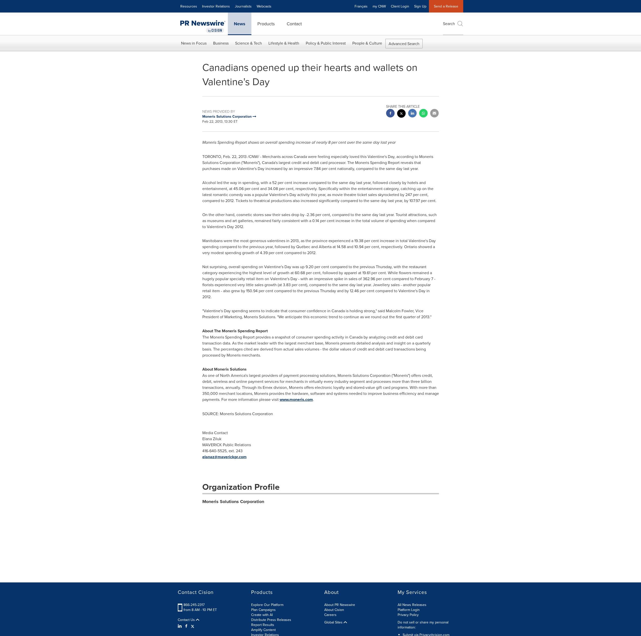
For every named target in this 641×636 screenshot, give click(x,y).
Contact (294, 24)
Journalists (243, 6)
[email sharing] (434, 114)
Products (266, 24)
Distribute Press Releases (271, 619)
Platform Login (409, 609)
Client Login (400, 6)
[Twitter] (193, 625)
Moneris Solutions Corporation (233, 501)
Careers (330, 614)
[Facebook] (186, 625)
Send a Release (446, 6)
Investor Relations (216, 6)
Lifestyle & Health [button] (283, 43)
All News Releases (412, 604)
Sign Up (420, 6)
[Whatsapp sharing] (423, 114)
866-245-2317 (194, 604)
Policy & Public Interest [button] (326, 43)
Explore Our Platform (267, 604)
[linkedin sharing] (412, 114)
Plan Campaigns (263, 609)
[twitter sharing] (401, 114)
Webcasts (264, 6)
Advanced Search (404, 43)
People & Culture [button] (367, 43)
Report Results (262, 624)
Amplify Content (263, 629)
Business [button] (221, 43)
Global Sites (334, 622)
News (239, 24)
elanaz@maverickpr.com (224, 457)
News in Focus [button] (194, 43)
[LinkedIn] (180, 625)
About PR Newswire (339, 604)
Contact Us (187, 619)
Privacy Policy (408, 614)
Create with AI (262, 614)
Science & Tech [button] (248, 43)
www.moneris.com (296, 399)
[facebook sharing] (390, 114)
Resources (188, 6)
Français (361, 6)
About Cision (334, 609)
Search (449, 23)
